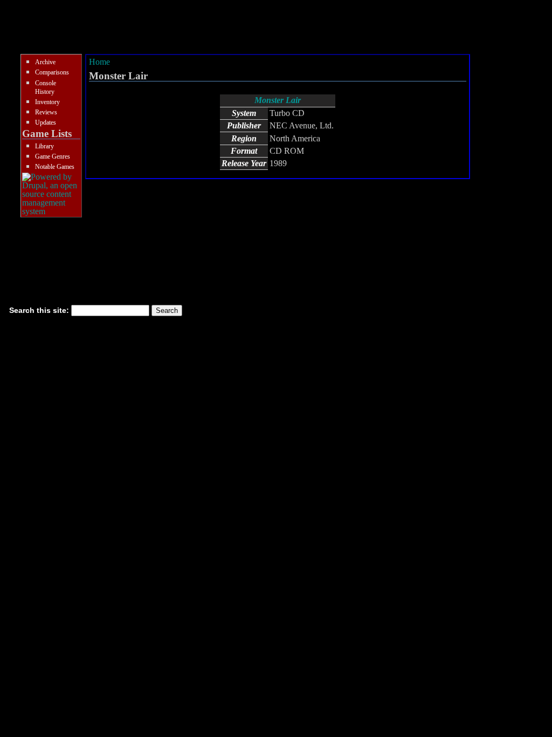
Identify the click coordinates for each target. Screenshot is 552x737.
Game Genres (52, 156)
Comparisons (52, 72)
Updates (45, 122)
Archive (45, 62)
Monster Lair (277, 100)
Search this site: (40, 310)
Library (44, 146)
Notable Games (54, 166)
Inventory (47, 102)
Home (99, 61)
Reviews (46, 112)
